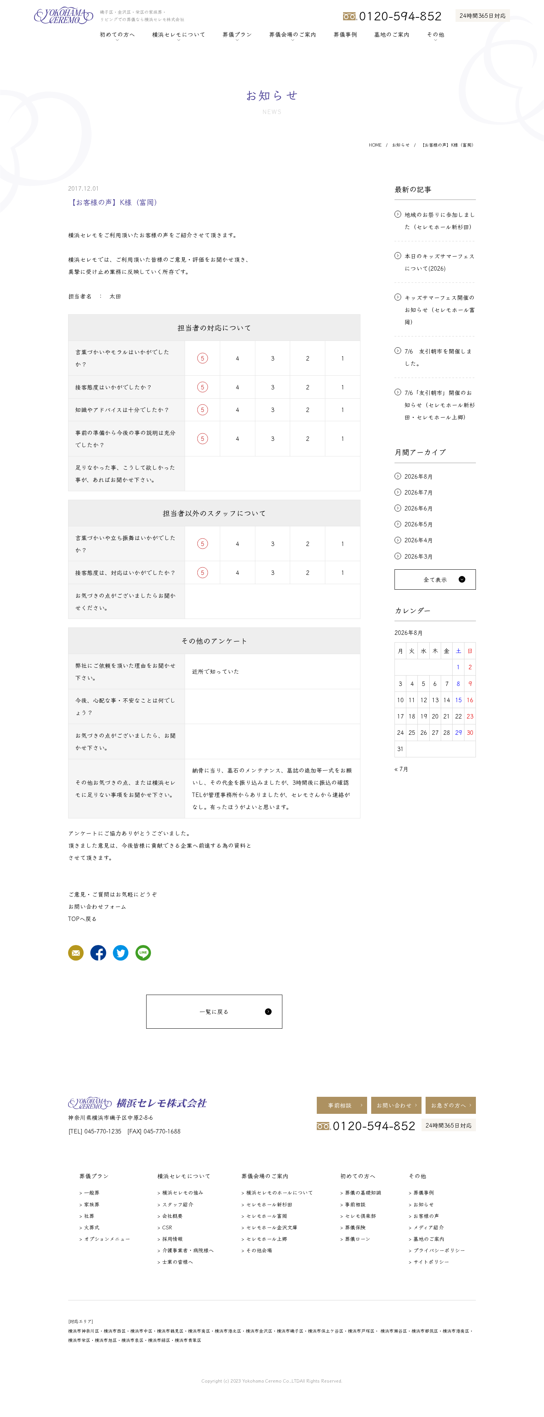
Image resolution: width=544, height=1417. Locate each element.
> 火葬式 (89, 1227)
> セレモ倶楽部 (358, 1215)
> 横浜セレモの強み (180, 1192)
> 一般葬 (89, 1192)
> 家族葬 (89, 1204)
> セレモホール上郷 (264, 1238)
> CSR (164, 1227)
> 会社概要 (170, 1215)
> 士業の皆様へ (175, 1261)
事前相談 (340, 1105)
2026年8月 (418, 476)
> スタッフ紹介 (175, 1204)
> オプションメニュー (104, 1238)
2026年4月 (418, 540)
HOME (375, 145)
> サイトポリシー (429, 1261)
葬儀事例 (345, 34)
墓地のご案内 (392, 34)
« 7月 (401, 768)
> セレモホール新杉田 (266, 1204)
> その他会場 (256, 1250)
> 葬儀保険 (353, 1227)
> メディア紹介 (426, 1227)
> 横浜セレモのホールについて (277, 1192)
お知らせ (401, 145)
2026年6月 (418, 508)
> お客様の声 (424, 1215)
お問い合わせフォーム (97, 906)
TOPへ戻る (82, 918)
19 (423, 716)
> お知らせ (421, 1204)
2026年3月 (418, 556)
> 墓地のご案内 (426, 1238)
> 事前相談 (353, 1204)
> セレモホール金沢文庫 (269, 1227)
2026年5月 (418, 524)
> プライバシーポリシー (437, 1250)
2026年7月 (418, 492)
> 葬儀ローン (355, 1238)
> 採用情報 (170, 1238)
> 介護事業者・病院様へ (185, 1250)
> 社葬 (86, 1215)
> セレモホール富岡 (264, 1215)
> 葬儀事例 (421, 1192)
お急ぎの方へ (448, 1105)
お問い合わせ (394, 1105)
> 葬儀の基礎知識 (360, 1192)
